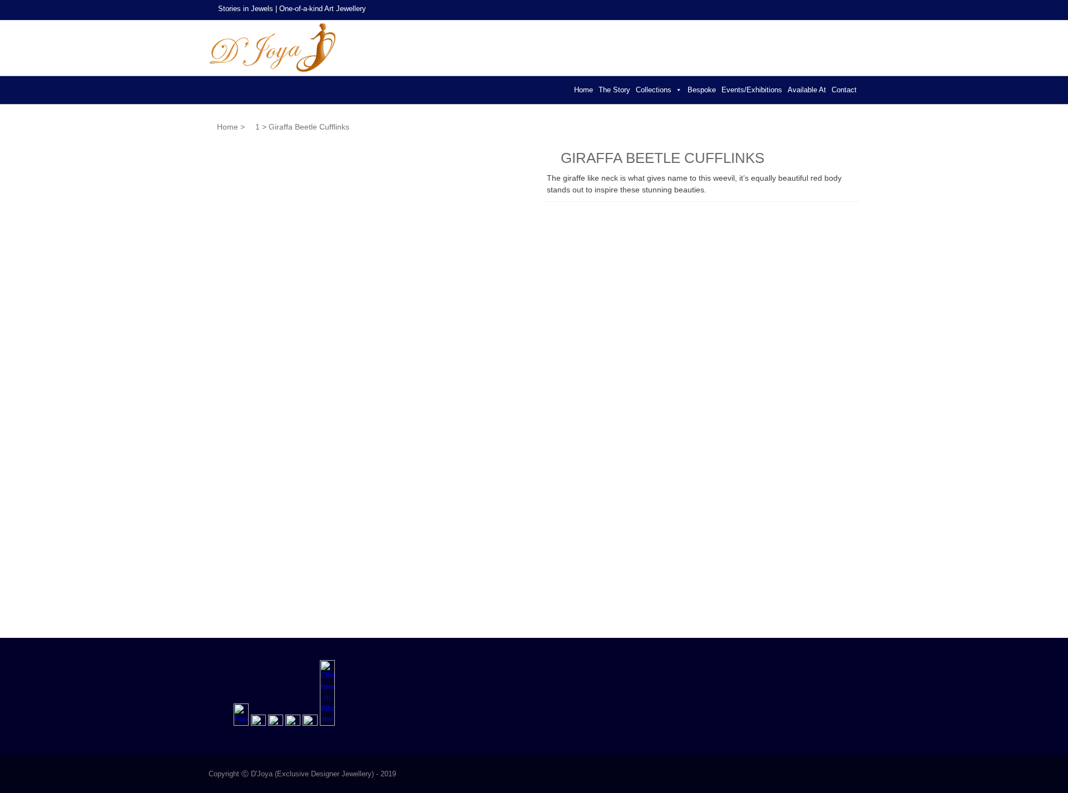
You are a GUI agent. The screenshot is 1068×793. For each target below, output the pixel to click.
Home (583, 90)
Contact (844, 90)
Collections (653, 90)
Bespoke (702, 90)
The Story (614, 90)
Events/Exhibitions (751, 90)
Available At (807, 90)
